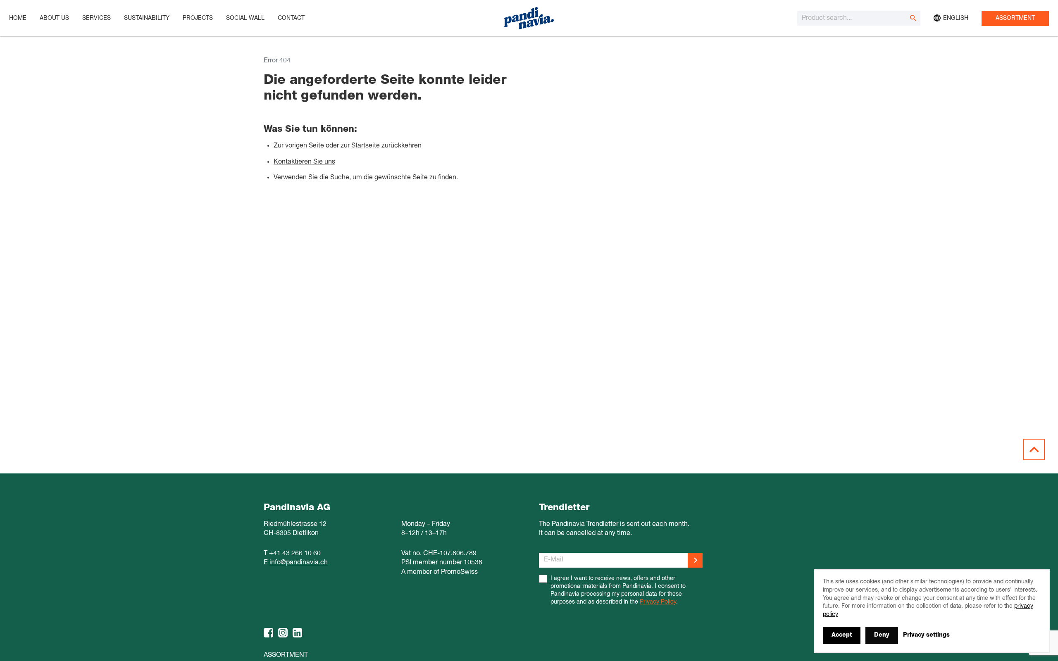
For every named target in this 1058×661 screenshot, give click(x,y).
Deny (881, 635)
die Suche (334, 177)
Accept (842, 635)
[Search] (912, 18)
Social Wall (245, 18)
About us (54, 18)
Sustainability (146, 18)
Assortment (1015, 18)
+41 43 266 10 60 (295, 553)
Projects (198, 18)
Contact (291, 18)
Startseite (365, 146)
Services (96, 18)
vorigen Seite (304, 146)
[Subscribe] (695, 560)
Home (17, 18)
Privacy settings (926, 635)
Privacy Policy (658, 602)
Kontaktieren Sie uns (304, 162)
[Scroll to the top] (1034, 449)
